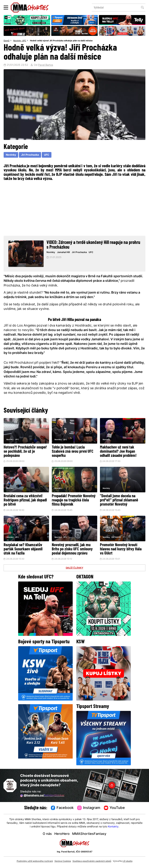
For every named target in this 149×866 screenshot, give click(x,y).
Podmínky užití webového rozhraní (35, 861)
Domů (6, 41)
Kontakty (113, 826)
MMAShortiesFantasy (89, 834)
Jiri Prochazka (30, 155)
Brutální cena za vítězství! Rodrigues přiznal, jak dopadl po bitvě (25, 500)
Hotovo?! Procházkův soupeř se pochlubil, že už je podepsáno (25, 451)
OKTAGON (116, 537)
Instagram (91, 808)
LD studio (127, 861)
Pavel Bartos (45, 65)
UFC (24, 41)
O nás (47, 834)
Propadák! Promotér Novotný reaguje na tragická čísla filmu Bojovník (74, 500)
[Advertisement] (74, 207)
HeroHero (62, 834)
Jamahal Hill (63, 252)
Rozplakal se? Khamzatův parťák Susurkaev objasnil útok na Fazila (23, 549)
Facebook (65, 808)
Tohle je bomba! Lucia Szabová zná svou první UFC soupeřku (72, 451)
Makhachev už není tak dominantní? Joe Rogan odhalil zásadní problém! (118, 451)
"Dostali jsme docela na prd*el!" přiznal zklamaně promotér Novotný (119, 500)
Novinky (17, 41)
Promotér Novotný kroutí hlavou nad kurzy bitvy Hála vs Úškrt (121, 549)
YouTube (117, 808)
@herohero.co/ (44, 795)
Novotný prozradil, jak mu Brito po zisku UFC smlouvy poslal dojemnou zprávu (72, 549)
